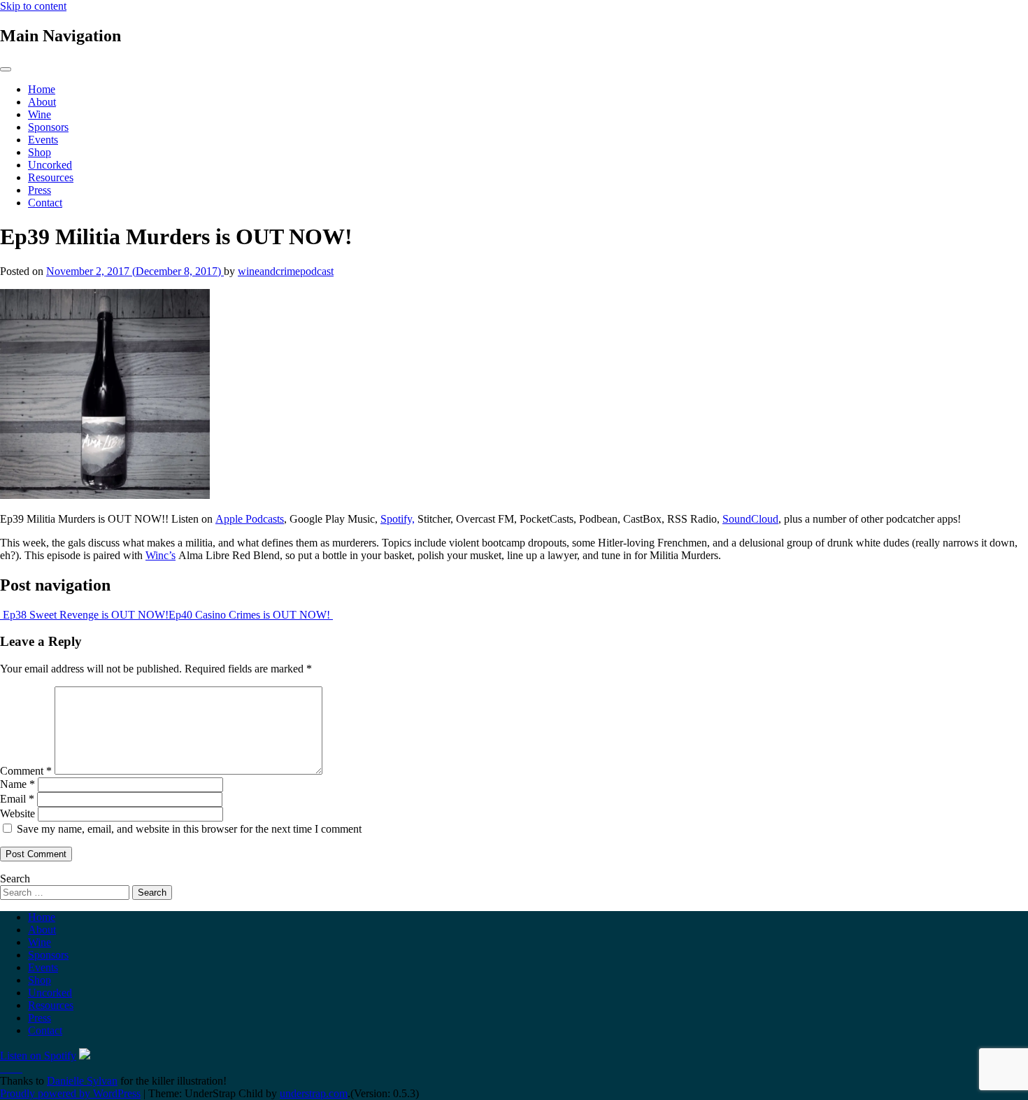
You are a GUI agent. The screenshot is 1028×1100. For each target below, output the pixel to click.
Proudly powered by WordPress (70, 1093)
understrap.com (314, 1093)
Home (41, 89)
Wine (39, 114)
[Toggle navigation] (5, 69)
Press (39, 190)
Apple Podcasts (249, 519)
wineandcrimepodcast (286, 271)
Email (17, 799)
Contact (45, 203)
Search (15, 878)
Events (43, 140)
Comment (26, 771)
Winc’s (160, 555)
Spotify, (397, 519)
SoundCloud (750, 519)
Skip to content (33, 6)
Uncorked (50, 165)
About (42, 102)
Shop (39, 152)
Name (17, 784)
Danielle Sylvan (82, 1081)
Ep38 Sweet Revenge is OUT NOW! (84, 615)
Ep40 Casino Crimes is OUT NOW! (251, 615)
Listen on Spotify (38, 1056)
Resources (50, 177)
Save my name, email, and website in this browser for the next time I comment (189, 829)
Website (17, 813)
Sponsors (48, 127)
